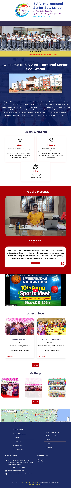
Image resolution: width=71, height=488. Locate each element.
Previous (4, 37)
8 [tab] (35, 42)
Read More (35, 263)
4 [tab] (27, 42)
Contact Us (49, 443)
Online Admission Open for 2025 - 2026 (35, 54)
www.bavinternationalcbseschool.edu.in (20, 474)
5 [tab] (29, 42)
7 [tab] (33, 42)
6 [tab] (31, 42)
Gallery (48, 439)
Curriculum (17, 441)
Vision (20, 145)
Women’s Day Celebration (20, 339)
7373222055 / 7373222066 (16, 467)
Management (18, 445)
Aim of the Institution (20, 434)
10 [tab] (39, 42)
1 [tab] (22, 42)
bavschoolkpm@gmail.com (16, 470)
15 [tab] (48, 42)
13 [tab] (45, 42)
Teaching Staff (18, 449)
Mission (51, 145)
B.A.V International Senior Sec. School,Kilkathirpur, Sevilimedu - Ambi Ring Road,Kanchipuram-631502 (20, 462)
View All (35, 365)
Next (67, 37)
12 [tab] (43, 42)
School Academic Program (53, 432)
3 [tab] (25, 42)
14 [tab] (46, 42)
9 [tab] (37, 42)
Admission (49, 447)
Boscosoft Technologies (35, 484)
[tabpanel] (35, 37)
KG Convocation (51, 339)
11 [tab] (41, 42)
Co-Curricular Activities (52, 436)
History (16, 438)
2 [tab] (24, 42)
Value (35, 171)
